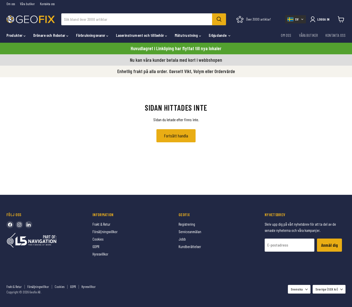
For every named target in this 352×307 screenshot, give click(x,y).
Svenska (297, 289)
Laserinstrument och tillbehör (140, 35)
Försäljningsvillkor (105, 231)
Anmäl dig (329, 245)
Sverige (326, 289)
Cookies (98, 239)
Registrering (187, 224)
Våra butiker (27, 4)
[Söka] (219, 19)
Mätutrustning (187, 35)
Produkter (14, 35)
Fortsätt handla (176, 135)
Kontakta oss (47, 4)
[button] (295, 19)
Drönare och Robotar (49, 35)
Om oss (10, 4)
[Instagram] (19, 224)
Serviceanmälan (190, 231)
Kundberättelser (190, 246)
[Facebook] (10, 224)
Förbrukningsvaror (91, 35)
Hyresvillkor (100, 254)
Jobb (182, 239)
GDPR (96, 246)
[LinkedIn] (28, 224)
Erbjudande (218, 35)
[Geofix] (42, 248)
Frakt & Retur (101, 224)
